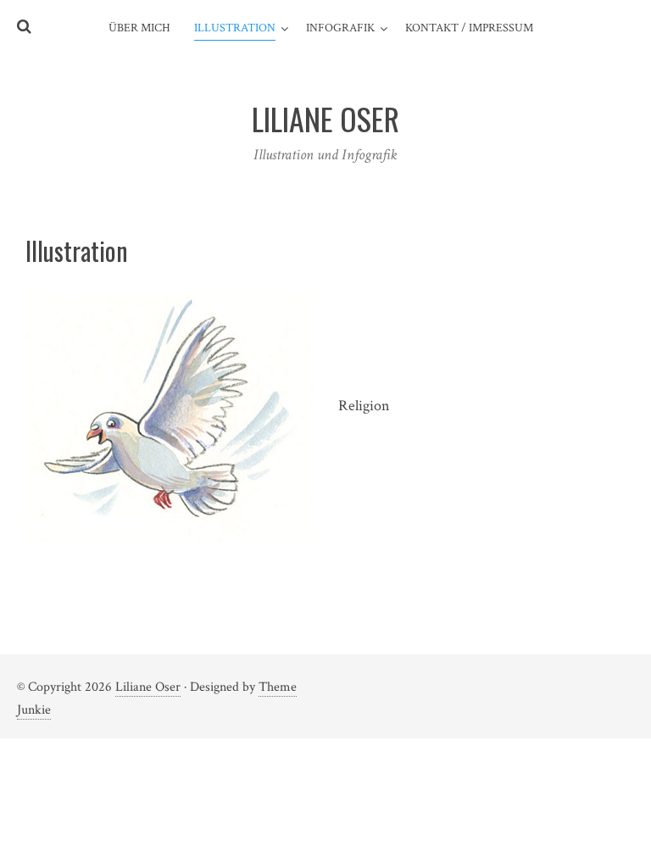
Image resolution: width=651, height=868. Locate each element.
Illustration (234, 28)
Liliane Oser (148, 687)
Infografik (340, 28)
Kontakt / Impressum (469, 28)
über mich (139, 28)
